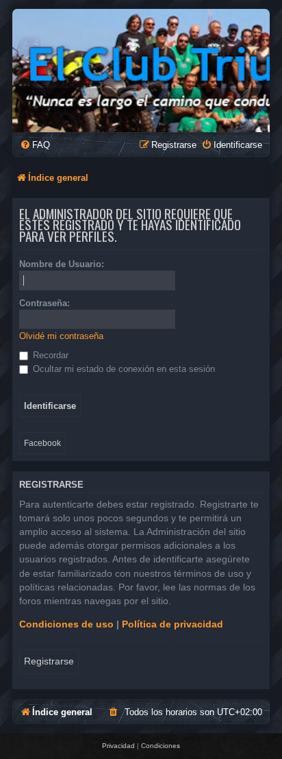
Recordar (49, 355)
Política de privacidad (172, 624)
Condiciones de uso (66, 624)
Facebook (42, 443)
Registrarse (49, 661)
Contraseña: (44, 303)
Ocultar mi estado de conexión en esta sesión (122, 369)
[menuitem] (35, 145)
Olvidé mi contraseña (61, 336)
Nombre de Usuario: (61, 264)
